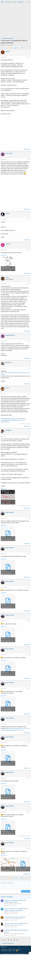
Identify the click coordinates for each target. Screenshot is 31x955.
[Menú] (2, 2)
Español (4, 947)
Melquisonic (6, 933)
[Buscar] (29, 1)
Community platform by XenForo (13, 953)
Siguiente (16, 47)
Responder (27, 149)
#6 (29, 341)
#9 (29, 436)
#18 (29, 778)
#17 (29, 742)
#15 (29, 688)
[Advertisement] (15, 20)
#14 (29, 654)
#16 (29, 724)
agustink (6, 912)
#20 (29, 848)
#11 (29, 553)
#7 (29, 368)
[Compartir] (27, 57)
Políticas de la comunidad (14, 949)
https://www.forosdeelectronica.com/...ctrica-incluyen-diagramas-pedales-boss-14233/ (15, 729)
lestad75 (6, 903)
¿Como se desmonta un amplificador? (16, 923)
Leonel (3, 45)
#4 (29, 250)
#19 (29, 811)
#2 (29, 159)
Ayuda (13, 950)
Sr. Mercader (7, 918)
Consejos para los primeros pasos (14, 917)
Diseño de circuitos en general (15, 903)
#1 (29, 57)
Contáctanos (4, 949)
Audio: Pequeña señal (13, 912)
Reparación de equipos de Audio (15, 925)
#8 (29, 394)
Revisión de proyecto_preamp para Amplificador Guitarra (15, 901)
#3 (29, 219)
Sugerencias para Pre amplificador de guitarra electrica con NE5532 (16, 909)
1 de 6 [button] (10, 47)
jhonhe (5, 925)
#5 (29, 283)
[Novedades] (26, 1)
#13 (29, 621)
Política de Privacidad (6, 950)
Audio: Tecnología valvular (16, 918)
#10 (29, 518)
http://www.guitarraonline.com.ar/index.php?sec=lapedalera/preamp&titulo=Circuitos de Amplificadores (13, 420)
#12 (29, 587)
